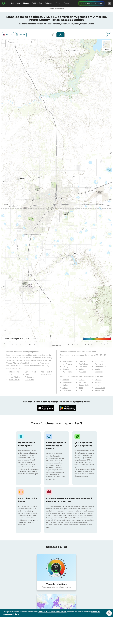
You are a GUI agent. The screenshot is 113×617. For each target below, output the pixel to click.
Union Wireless (14, 377)
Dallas (81, 369)
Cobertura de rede (53, 34)
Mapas (26, 3)
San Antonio (83, 364)
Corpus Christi (84, 385)
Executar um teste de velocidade (91, 3)
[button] (3, 42)
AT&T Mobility (14, 380)
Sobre (58, 3)
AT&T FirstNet (46, 372)
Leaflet (4, 344)
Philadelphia (67, 372)
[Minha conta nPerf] (109, 3)
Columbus (99, 372)
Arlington (82, 382)
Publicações (37, 3)
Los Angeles (67, 364)
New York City (68, 361)
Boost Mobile (46, 374)
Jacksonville (99, 364)
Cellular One (29, 377)
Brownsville (99, 390)
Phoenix (82, 361)
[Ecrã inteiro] (108, 34)
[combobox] (8, 34)
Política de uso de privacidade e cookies (52, 612)
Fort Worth (67, 390)
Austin (97, 369)
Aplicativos (15, 3)
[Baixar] (45, 408)
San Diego (83, 367)
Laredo (81, 390)
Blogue (66, 3)
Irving (97, 385)
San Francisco (100, 367)
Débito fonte (60, 34)
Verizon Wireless (12, 363)
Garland (98, 382)
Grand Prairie (100, 388)
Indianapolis (99, 361)
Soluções (48, 3)
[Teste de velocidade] (56, 567)
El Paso (81, 380)
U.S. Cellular (29, 380)
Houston (66, 369)
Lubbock (98, 380)
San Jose (82, 372)
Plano (81, 388)
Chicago (66, 367)
